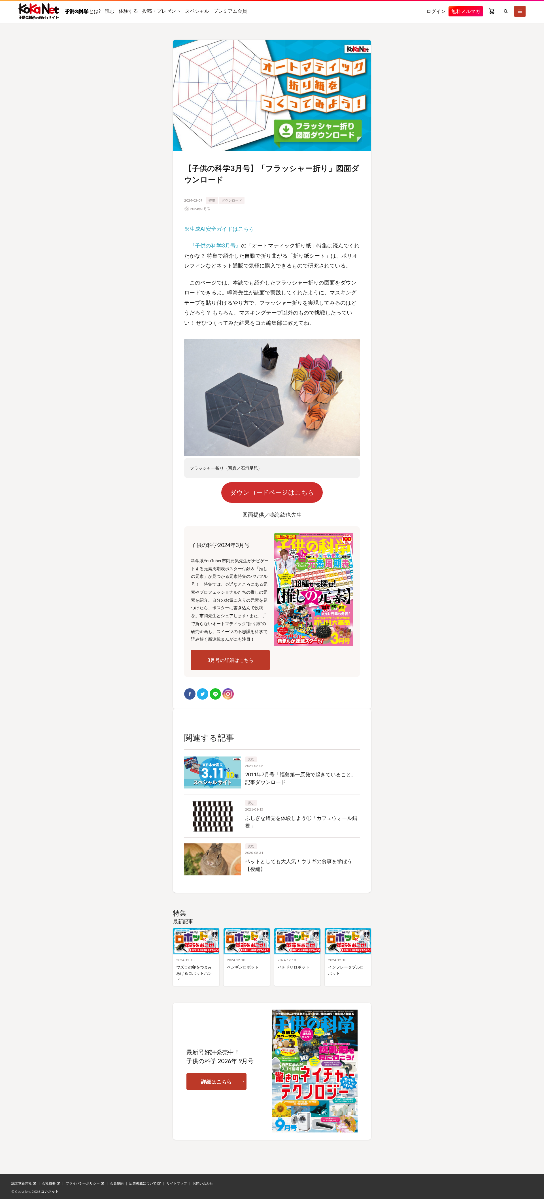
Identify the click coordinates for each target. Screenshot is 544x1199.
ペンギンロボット (243, 967)
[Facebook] (190, 694)
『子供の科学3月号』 (215, 245)
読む (109, 11)
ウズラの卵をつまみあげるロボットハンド (194, 973)
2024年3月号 (200, 209)
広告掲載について (142, 1183)
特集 (212, 200)
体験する (128, 11)
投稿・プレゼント (161, 11)
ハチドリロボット (293, 967)
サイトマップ (177, 1183)
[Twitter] (202, 694)
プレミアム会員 (230, 11)
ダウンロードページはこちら (272, 492)
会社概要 (49, 1183)
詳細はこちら (216, 1081)
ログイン (436, 11)
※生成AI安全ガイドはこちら (219, 228)
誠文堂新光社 (21, 1183)
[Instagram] (228, 694)
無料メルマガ (465, 11)
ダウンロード (232, 200)
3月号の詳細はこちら (230, 660)
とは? (94, 11)
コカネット (50, 1191)
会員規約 (117, 1183)
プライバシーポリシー (83, 1183)
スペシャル (197, 11)
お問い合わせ (203, 1183)
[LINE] (215, 694)
